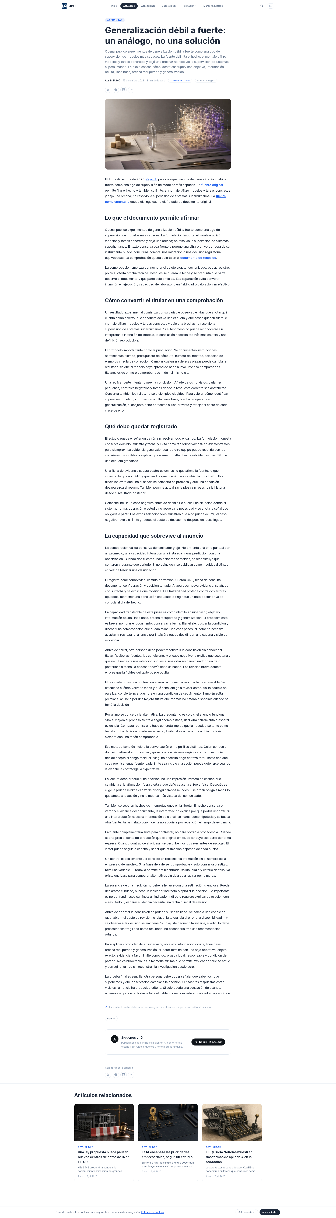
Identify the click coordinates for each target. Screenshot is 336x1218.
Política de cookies (152, 1212)
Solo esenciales (247, 1212)
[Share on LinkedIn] (123, 90)
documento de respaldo (198, 258)
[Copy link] (131, 90)
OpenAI (151, 179)
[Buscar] (262, 6)
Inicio (114, 5)
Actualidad (129, 5)
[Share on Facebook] (116, 90)
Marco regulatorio (213, 5)
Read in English (207, 80)
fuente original (212, 185)
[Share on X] (108, 90)
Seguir (210, 1041)
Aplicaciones (148, 5)
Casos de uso (169, 5)
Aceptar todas (269, 1212)
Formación (188, 5)
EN (270, 6)
